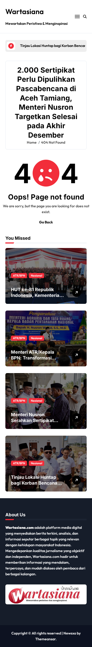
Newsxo (69, 633)
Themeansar (45, 639)
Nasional (36, 275)
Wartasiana (24, 11)
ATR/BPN (19, 275)
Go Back (46, 222)
